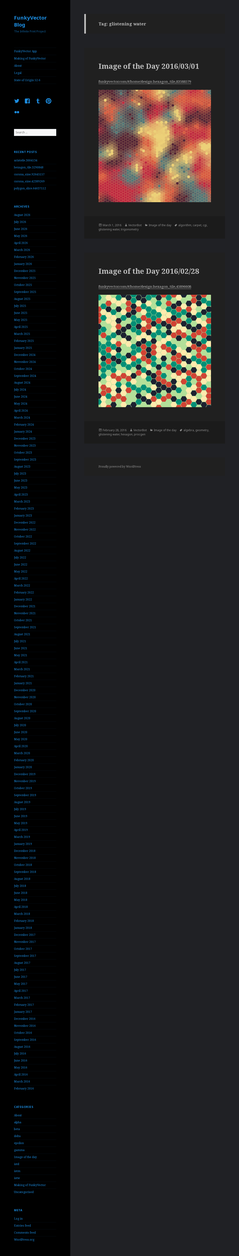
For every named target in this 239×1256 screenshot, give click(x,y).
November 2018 (25, 858)
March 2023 (22, 501)
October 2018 (23, 865)
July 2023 (20, 473)
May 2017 (20, 984)
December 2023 (24, 439)
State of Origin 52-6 (27, 80)
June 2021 (20, 648)
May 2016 (20, 1067)
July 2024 (20, 390)
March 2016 (22, 1081)
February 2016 (24, 1088)
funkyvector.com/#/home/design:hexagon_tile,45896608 (144, 286)
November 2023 (25, 446)
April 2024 (21, 411)
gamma (19, 1150)
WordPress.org (24, 1240)
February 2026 (24, 257)
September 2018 (25, 872)
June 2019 (20, 816)
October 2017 (23, 949)
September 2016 (25, 1040)
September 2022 (25, 543)
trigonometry (130, 229)
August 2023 (22, 466)
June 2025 (20, 313)
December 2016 (24, 1019)
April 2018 (21, 907)
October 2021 (23, 620)
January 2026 (23, 264)
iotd (16, 1164)
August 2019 (22, 802)
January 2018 (23, 928)
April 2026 (21, 243)
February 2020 (24, 760)
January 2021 (23, 683)
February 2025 (24, 341)
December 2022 (24, 522)
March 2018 (22, 914)
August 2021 (22, 634)
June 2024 (20, 397)
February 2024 (24, 425)
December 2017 (24, 935)
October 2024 (23, 369)
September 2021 (25, 627)
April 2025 (21, 327)
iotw (17, 1178)
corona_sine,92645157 (29, 174)
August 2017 (22, 963)
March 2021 (22, 669)
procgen (139, 434)
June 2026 (20, 229)
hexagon (127, 434)
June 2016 (20, 1060)
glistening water (109, 229)
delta (17, 1136)
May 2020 (20, 739)
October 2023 (23, 453)
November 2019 (25, 781)
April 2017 (21, 991)
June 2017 (20, 977)
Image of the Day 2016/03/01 (148, 66)
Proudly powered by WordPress (119, 466)
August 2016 (22, 1047)
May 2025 (20, 320)
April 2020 (21, 746)
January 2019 (23, 844)
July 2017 (20, 970)
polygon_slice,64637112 (30, 188)
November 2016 (25, 1026)
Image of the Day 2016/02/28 (148, 271)
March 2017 (22, 998)
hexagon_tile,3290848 (28, 167)
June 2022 (20, 564)
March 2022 (22, 585)
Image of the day (25, 1157)
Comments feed (25, 1233)
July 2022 (20, 557)
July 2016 (20, 1053)
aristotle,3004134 (25, 160)
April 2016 (21, 1074)
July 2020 (20, 725)
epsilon (19, 1143)
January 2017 (23, 1012)
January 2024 (23, 432)
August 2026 (22, 215)
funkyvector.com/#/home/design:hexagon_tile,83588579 (144, 81)
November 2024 (25, 362)
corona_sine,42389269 (29, 181)
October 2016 (23, 1033)
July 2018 (20, 886)
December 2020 (24, 690)
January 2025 (23, 348)
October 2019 (23, 788)
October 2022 (23, 536)
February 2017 (24, 1005)
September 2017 (25, 956)
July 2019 (20, 809)
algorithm (184, 225)
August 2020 (22, 718)
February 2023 (24, 508)
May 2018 (20, 900)
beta (17, 1129)
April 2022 (21, 578)
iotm (17, 1171)
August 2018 (22, 879)
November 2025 (25, 278)
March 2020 (22, 753)
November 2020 (25, 697)
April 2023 (21, 494)
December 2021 (24, 606)
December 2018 (24, 851)
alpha (17, 1122)
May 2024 (20, 404)
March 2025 (22, 334)
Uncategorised (24, 1192)
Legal (17, 73)
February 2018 (24, 921)
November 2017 (25, 942)
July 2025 (20, 306)
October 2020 (23, 704)
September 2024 (25, 376)
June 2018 (20, 893)
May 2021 (20, 655)
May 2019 (20, 823)
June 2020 (20, 732)
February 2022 (24, 592)
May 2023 (20, 487)
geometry (201, 430)
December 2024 (24, 355)
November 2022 (25, 529)
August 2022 (22, 550)
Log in (18, 1219)
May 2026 (20, 236)
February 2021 (24, 676)
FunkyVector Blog (30, 21)
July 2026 (20, 222)
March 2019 (22, 837)
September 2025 (25, 292)
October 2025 (23, 285)
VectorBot (135, 225)
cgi (205, 225)
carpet (197, 225)
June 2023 (20, 480)
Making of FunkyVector (30, 58)
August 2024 (22, 383)
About (18, 66)
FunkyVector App (25, 51)
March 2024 (22, 418)
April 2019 (21, 830)
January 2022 (23, 599)
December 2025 (24, 271)
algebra (188, 430)
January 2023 (23, 515)
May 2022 (20, 571)
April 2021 (21, 662)
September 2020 (25, 711)
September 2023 (25, 459)
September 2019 (25, 795)
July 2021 (20, 641)
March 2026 (22, 250)
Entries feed (22, 1226)
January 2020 (23, 767)
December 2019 (24, 774)
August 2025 (22, 299)
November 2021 (25, 613)
